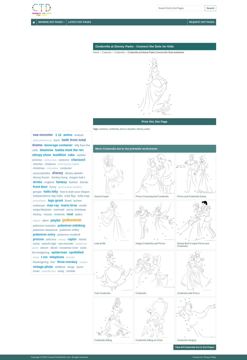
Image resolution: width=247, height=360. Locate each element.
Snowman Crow (68, 247)
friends (84, 182)
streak (36, 257)
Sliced (53, 247)
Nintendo (59, 214)
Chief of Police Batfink (68, 164)
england (49, 182)
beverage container (58, 145)
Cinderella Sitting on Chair (149, 340)
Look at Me (99, 243)
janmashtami (39, 201)
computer (66, 168)
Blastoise (46, 150)
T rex (44, 257)
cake (71, 155)
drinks (37, 182)
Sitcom (44, 247)
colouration (52, 168)
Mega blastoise (42, 209)
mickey (37, 214)
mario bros (69, 205)
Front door (40, 187)
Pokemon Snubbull (68, 234)
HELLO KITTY (51, 191)
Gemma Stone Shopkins (70, 187)
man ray (53, 205)
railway (62, 239)
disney (140, 129)
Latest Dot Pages (79, 22)
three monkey (67, 262)
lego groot (55, 200)
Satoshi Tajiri (49, 243)
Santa (36, 243)
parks (147, 129)
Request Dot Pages (201, 22)
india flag (69, 195)
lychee (77, 200)
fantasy (61, 182)
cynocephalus (41, 173)
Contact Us (198, 357)
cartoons (103, 129)
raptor (72, 239)
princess (51, 239)
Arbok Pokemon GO (42, 140)
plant (45, 220)
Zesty (61, 271)
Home (96, 52)
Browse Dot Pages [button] (50, 22)
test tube (70, 257)
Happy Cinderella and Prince (150, 243)
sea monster (43, 135)
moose (48, 214)
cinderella (114, 129)
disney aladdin (74, 173)
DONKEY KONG (59, 177)
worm (79, 266)
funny (53, 186)
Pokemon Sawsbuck (45, 229)
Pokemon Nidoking (71, 225)
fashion (73, 182)
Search (210, 8)
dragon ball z (77, 177)
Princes (38, 239)
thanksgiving (40, 262)
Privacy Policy (210, 357)
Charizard (78, 159)
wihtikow (60, 266)
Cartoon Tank (50, 160)
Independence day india (47, 195)
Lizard (68, 200)
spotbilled (76, 252)
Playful (55, 220)
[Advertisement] (116, 33)
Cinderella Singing (186, 340)
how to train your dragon (75, 191)
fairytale (132, 129)
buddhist (59, 155)
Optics (78, 214)
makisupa (39, 205)
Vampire (83, 262)
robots (82, 239)
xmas (36, 271)
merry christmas (76, 209)
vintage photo (43, 267)
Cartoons (106, 52)
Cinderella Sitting (103, 340)
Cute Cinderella (102, 293)
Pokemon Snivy (44, 234)
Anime (67, 135)
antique (78, 134)
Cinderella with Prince (188, 293)
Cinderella (119, 52)
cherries (38, 163)
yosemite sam (49, 271)
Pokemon (71, 219)
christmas (39, 168)
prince (123, 129)
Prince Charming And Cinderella (152, 196)
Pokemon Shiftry (69, 229)
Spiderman (59, 252)
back (57, 140)
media (83, 205)
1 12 (58, 135)
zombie (70, 271)
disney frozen (41, 177)
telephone (57, 257)
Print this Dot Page (154, 121)
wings (70, 266)
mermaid (59, 209)
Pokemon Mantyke (44, 225)
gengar (37, 191)
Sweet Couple (101, 196)
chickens (50, 163)
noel (70, 214)
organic (36, 220)
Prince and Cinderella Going (191, 196)
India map (83, 195)
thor (52, 262)
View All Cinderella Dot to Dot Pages (194, 347)
